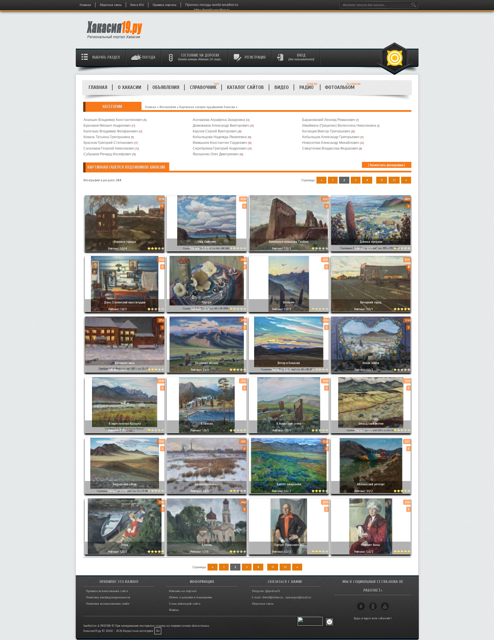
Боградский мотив (370, 424)
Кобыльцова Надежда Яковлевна (220, 137)
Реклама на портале (183, 591)
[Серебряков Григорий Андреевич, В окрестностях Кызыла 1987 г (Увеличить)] (124, 405)
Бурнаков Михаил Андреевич (107, 126)
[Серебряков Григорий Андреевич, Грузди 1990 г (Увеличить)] (206, 284)
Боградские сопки (125, 484)
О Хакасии (130, 87)
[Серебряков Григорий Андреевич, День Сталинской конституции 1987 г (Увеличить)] (124, 284)
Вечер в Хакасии (289, 363)
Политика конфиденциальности (108, 597)
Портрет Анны (370, 545)
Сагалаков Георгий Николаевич (108, 148)
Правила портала (164, 5)
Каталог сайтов (245, 87)
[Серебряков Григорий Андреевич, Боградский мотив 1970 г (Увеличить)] (371, 405)
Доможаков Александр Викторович (221, 126)
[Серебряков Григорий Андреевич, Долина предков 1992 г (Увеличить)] (371, 223)
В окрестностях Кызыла (125, 424)
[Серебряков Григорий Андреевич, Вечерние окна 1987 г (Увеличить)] (124, 344)
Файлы (174, 610)
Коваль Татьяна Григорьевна (106, 137)
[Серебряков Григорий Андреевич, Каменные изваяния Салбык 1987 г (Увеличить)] (288, 223)
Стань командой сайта (184, 604)
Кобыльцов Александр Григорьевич (330, 137)
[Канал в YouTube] (385, 604)
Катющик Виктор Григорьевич (326, 131)
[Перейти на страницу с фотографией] (124, 245)
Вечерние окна (125, 363)
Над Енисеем (207, 242)
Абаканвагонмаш (207, 484)
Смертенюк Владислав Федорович (330, 148)
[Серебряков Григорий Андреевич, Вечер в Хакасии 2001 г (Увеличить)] (288, 344)
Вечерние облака (206, 363)
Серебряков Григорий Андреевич (220, 148)
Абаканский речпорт (371, 484)
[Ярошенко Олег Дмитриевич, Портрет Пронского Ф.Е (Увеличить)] (288, 526)
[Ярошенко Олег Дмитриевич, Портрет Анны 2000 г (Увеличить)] (371, 526)
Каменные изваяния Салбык (288, 242)
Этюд (124, 545)
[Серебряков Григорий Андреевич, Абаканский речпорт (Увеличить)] (371, 466)
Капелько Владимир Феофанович (110, 131)
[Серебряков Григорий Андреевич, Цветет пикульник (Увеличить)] (288, 466)
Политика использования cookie (108, 604)
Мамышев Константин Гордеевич (220, 143)
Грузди (207, 302)
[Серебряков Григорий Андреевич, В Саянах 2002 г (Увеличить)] (206, 405)
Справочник (203, 87)
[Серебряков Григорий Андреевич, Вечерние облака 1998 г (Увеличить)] (206, 344)
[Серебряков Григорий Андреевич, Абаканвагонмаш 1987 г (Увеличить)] (206, 466)
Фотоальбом (342, 87)
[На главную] (115, 40)
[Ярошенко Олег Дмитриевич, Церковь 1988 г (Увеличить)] (206, 526)
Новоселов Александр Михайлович (330, 143)
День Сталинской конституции (125, 302)
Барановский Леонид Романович (328, 120)
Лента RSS (137, 5)
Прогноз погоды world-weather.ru (211, 5)
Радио (308, 87)
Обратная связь (110, 5)
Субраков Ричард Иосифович (107, 154)
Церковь (207, 545)
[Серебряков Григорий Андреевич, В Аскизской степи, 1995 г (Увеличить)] (288, 405)
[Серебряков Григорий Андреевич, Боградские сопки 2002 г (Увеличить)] (124, 466)
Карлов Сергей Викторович (215, 131)
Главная (85, 5)
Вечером (288, 302)
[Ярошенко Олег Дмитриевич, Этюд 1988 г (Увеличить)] (124, 526)
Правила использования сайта (107, 591)
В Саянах (207, 424)
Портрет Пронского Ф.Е (289, 545)
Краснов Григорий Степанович (108, 143)
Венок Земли (370, 363)
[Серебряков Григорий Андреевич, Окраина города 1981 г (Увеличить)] (124, 223)
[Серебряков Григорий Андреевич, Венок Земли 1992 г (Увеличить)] (371, 344)
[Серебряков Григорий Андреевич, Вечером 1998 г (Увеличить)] (288, 284)
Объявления (165, 87)
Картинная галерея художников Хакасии (207, 107)
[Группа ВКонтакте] (360, 604)
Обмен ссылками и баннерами (190, 597)
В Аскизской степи (288, 424)
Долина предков (371, 242)
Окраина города (125, 242)
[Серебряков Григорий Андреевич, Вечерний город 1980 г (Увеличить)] (371, 284)
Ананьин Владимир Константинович (112, 120)
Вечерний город (371, 302)
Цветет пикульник (289, 484)
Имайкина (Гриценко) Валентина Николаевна (339, 126)
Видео (281, 87)
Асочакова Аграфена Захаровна (219, 120)
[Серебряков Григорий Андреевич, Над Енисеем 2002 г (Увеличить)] (206, 223)
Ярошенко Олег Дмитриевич (216, 154)
